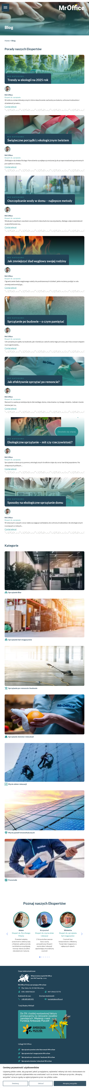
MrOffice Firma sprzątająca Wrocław (32, 985)
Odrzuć (41, 1083)
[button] (7, 934)
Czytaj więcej (10, 106)
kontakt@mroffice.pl (55, 999)
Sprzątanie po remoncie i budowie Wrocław (38, 1057)
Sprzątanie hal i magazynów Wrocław (36, 1053)
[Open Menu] (5, 8)
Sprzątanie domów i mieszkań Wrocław (37, 1061)
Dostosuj (15, 1083)
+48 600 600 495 (27, 999)
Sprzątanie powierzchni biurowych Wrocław (38, 1050)
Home (7, 40)
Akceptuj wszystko (70, 1083)
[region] (44, 1076)
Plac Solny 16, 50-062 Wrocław (32, 988)
